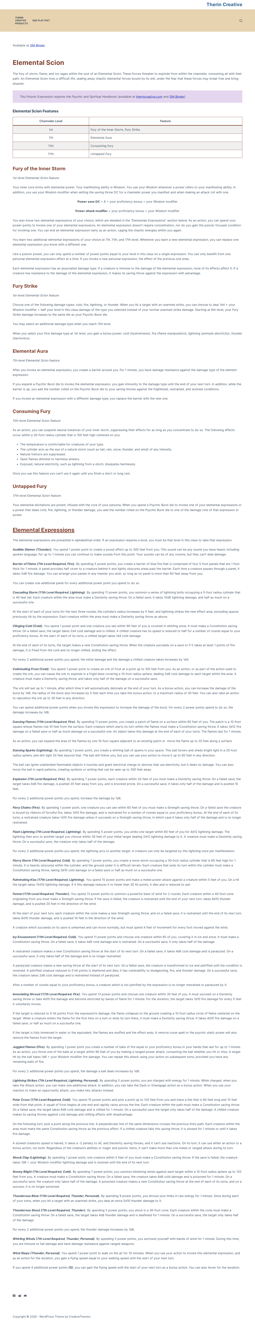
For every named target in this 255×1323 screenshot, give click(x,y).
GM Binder (37, 45)
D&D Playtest (41, 20)
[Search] (241, 20)
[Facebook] (14, 1295)
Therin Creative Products (21, 20)
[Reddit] (19, 1295)
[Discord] (25, 1295)
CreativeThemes (80, 1316)
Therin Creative (224, 4)
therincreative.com (149, 96)
